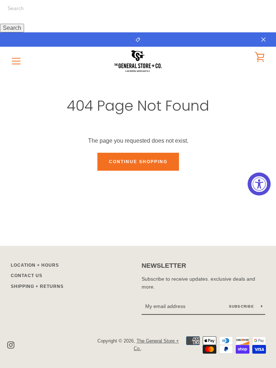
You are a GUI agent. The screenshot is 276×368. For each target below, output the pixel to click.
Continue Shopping (138, 161)
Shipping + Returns (37, 286)
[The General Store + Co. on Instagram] (10, 344)
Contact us (26, 275)
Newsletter (164, 265)
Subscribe (242, 306)
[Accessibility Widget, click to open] (259, 184)
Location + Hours (35, 265)
